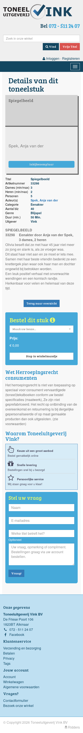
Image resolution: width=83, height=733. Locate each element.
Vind (52, 47)
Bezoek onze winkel (18, 705)
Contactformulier (15, 700)
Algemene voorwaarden (21, 686)
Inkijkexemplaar (41, 164)
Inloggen (52, 58)
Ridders (73, 727)
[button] (41, 329)
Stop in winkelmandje (41, 356)
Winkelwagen (13, 681)
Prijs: (14, 338)
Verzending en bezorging (22, 648)
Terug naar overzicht (41, 303)
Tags (6, 663)
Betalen (9, 653)
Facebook (16, 634)
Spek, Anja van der (44, 200)
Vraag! (16, 573)
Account (9, 676)
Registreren (71, 58)
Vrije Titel (70, 47)
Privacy (8, 658)
